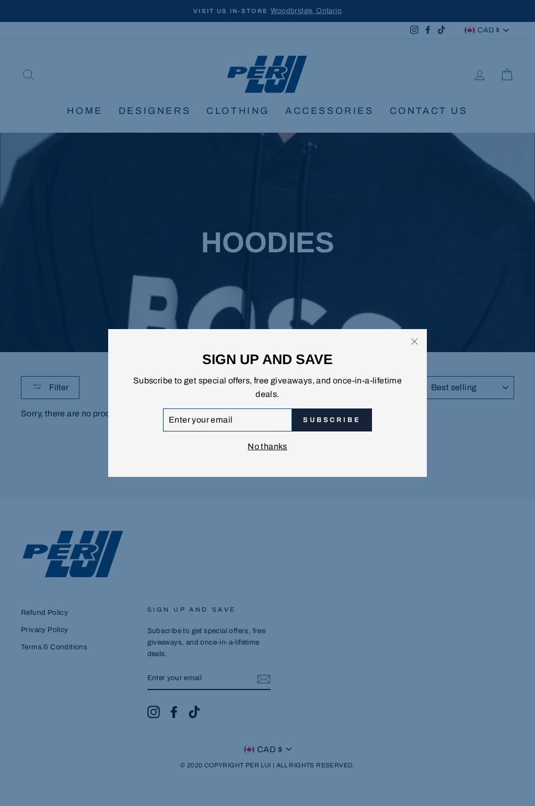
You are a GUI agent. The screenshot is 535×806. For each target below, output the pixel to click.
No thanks (267, 446)
